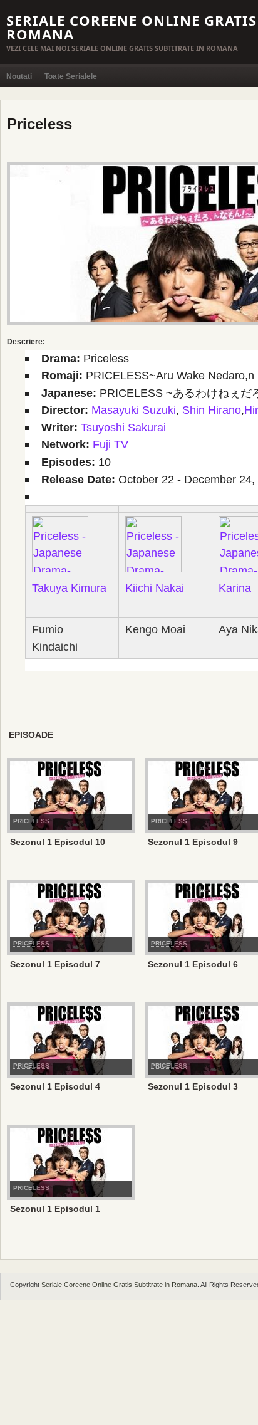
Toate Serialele (70, 76)
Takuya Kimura (69, 587)
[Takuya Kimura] (60, 543)
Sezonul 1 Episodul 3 (193, 1086)
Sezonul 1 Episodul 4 (55, 1086)
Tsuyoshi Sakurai (123, 427)
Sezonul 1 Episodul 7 (55, 964)
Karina (235, 587)
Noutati (19, 76)
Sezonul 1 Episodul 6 (193, 964)
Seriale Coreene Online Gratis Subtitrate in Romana (119, 1284)
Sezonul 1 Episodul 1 (55, 1209)
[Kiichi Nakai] (153, 543)
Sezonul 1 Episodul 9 (193, 842)
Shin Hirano (211, 409)
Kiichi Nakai (154, 587)
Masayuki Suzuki (133, 409)
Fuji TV (110, 444)
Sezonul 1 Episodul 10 (57, 842)
